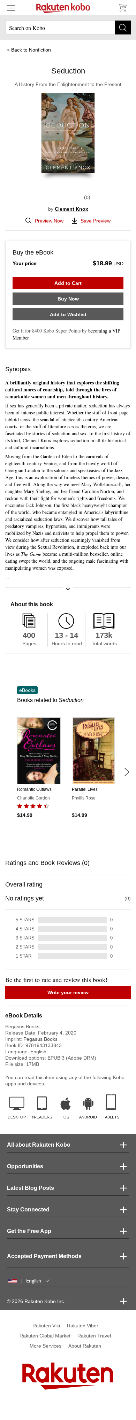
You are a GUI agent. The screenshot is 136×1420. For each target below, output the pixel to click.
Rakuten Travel (94, 1336)
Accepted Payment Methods (44, 1256)
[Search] (123, 27)
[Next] (126, 772)
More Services (45, 1346)
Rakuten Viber (82, 1325)
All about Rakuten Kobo (38, 1145)
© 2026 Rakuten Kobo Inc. (36, 1301)
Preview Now (49, 221)
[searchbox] (68, 27)
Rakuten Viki (46, 1325)
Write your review (68, 992)
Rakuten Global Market (45, 1336)
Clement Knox (71, 209)
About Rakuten (84, 1346)
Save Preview (96, 221)
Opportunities (25, 1166)
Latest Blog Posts (30, 1188)
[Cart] (122, 7)
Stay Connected (28, 1209)
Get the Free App (29, 1231)
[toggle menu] (11, 7)
